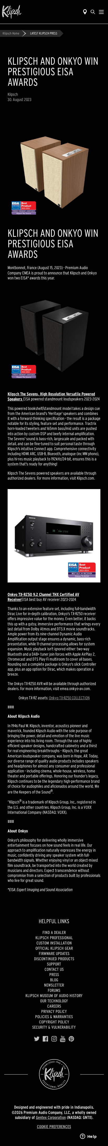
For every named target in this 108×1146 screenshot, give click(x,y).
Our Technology (54, 1000)
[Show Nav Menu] (101, 12)
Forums (54, 990)
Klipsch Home (11, 33)
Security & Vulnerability (54, 1027)
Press (54, 974)
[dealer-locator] (85, 12)
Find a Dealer (54, 932)
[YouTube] (63, 1039)
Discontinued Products (54, 958)
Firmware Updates (54, 953)
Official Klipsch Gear (54, 948)
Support (54, 964)
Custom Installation (54, 943)
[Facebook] (45, 1039)
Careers (54, 1006)
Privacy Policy (54, 1011)
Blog (54, 979)
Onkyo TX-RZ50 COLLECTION (69, 697)
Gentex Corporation (51, 1117)
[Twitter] (37, 1039)
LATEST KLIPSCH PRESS (43, 33)
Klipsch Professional (54, 937)
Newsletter (54, 985)
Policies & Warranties (54, 1016)
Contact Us (54, 969)
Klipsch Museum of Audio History (54, 995)
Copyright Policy (54, 1021)
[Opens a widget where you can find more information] (88, 1136)
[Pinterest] (71, 1039)
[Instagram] (54, 1039)
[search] (93, 12)
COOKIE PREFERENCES (54, 1126)
